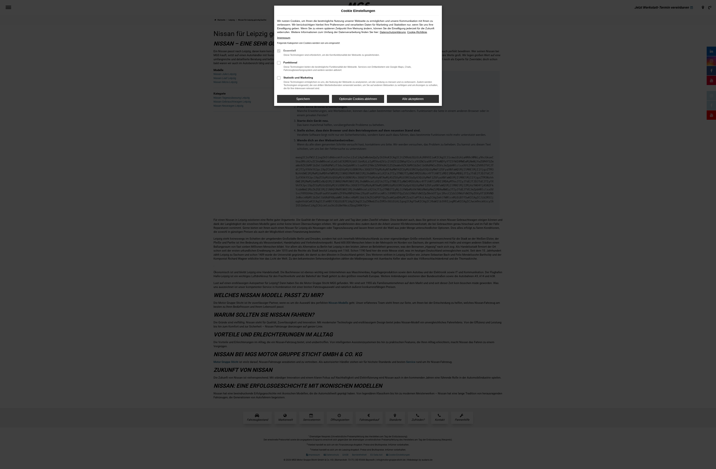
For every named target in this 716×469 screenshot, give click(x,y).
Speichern (303, 99)
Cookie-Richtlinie (417, 32)
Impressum (283, 37)
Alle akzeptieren (413, 99)
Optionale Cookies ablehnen (358, 99)
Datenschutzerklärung (393, 32)
